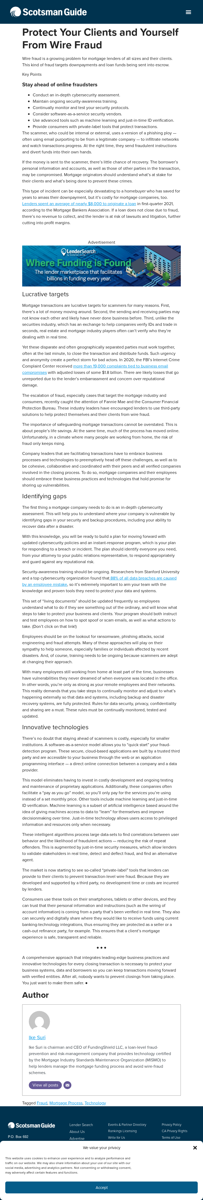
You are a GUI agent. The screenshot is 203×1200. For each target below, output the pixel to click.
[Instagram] (35, 1163)
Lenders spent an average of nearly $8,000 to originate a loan (79, 204)
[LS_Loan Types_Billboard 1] (101, 285)
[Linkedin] (27, 1163)
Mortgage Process (65, 1103)
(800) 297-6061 (19, 1148)
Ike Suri (37, 1037)
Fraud (42, 1103)
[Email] (67, 1085)
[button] (188, 12)
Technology (95, 1103)
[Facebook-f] (11, 1163)
